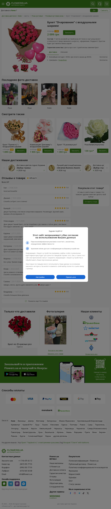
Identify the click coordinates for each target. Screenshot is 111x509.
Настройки (40, 277)
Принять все (71, 277)
